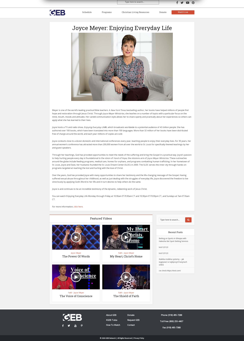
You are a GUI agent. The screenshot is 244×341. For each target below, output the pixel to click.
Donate (162, 12)
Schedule (87, 12)
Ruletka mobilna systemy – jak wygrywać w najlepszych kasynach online (173, 262)
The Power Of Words (76, 256)
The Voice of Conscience (76, 296)
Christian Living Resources (135, 12)
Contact (131, 325)
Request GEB (133, 320)
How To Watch (113, 325)
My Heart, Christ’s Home (126, 256)
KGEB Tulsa (111, 320)
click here (78, 206)
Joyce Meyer (76, 253)
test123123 (163, 247)
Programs (107, 12)
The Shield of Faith (126, 296)
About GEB (111, 315)
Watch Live (183, 12)
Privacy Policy (139, 338)
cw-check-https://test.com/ (170, 270)
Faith (120, 253)
